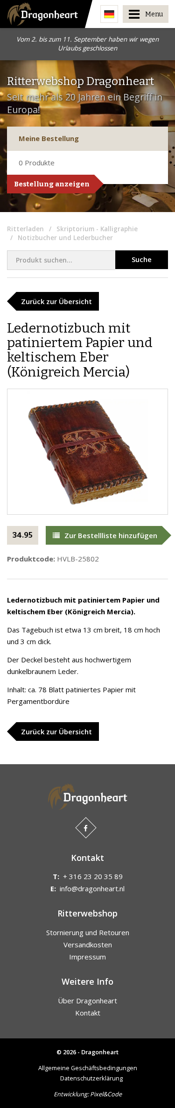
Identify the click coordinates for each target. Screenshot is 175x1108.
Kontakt (87, 1012)
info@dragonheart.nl (92, 888)
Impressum (87, 956)
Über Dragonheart (87, 1000)
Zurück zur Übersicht (56, 301)
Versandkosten (87, 944)
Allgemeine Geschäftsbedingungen (87, 1068)
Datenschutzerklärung (91, 1078)
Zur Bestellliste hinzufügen (110, 535)
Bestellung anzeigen (52, 184)
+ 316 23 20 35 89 (93, 876)
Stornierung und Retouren (87, 932)
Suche (142, 259)
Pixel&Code (106, 1094)
